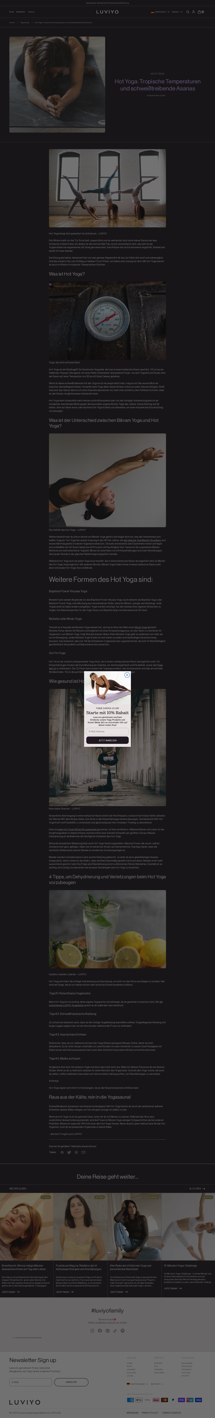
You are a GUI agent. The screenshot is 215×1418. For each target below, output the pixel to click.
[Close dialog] (127, 675)
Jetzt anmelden (108, 741)
